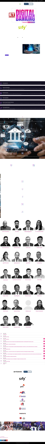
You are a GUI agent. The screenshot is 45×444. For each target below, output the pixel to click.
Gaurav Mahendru (5, 247)
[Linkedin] (1, 440)
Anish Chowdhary (5, 231)
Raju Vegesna (17, 295)
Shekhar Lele (28, 311)
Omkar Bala (39, 279)
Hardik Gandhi (39, 247)
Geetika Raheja (17, 247)
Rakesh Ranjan (28, 295)
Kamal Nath (5, 279)
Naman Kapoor (28, 279)
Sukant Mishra (5, 327)
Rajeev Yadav (5, 295)
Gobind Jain (28, 247)
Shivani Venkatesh (39, 311)
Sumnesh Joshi (17, 327)
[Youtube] (7, 440)
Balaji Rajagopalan (28, 231)
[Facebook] (4, 440)
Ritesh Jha (39, 295)
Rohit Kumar (5, 311)
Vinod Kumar (28, 327)
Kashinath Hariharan (17, 279)
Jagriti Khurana (6, 262)
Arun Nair (17, 231)
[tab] (22, 334)
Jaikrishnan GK (17, 263)
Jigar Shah (28, 262)
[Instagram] (5, 440)
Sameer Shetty (17, 311)
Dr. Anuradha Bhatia (39, 231)
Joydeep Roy (39, 262)
